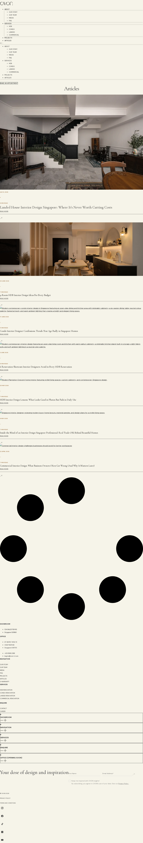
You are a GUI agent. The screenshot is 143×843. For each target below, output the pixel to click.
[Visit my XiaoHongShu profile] (2, 833)
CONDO (12, 29)
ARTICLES (7, 41)
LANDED (12, 32)
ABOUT (7, 9)
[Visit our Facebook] (2, 817)
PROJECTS (8, 38)
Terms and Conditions (8, 803)
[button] (71, 43)
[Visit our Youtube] (2, 841)
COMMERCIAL (14, 35)
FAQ (10, 21)
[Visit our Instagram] (2, 809)
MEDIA (11, 18)
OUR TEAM (13, 15)
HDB (10, 26)
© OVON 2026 (4, 793)
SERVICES (8, 24)
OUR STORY (13, 12)
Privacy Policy (123, 784)
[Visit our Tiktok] (2, 825)
